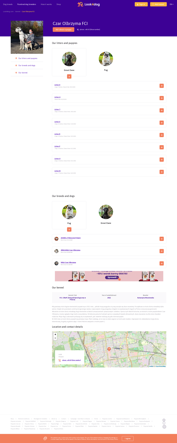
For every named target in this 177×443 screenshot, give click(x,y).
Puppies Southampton (123, 418)
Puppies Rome (66, 426)
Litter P (57, 146)
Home (96, 418)
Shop (59, 4)
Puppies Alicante (45, 428)
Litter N (57, 171)
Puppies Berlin (42, 424)
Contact (63, 418)
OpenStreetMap (161, 366)
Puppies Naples (92, 426)
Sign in (142, 4)
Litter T (57, 109)
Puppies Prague (87, 421)
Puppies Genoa (119, 426)
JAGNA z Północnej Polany (71, 238)
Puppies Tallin (67, 424)
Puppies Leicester (16, 421)
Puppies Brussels (15, 426)
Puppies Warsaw (101, 421)
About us (54, 418)
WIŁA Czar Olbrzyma (68, 262)
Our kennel (22, 73)
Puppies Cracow (15, 424)
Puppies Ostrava (29, 426)
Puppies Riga (55, 424)
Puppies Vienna (115, 421)
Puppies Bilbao (15, 428)
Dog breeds (8, 4)
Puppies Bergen (125, 424)
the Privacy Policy (112, 439)
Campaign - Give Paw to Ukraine (80, 418)
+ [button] (55, 334)
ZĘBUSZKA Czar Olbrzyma (70, 250)
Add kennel (159, 4)
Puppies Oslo (95, 424)
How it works (46, 4)
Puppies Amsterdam (140, 424)
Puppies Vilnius (29, 424)
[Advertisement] (109, 185)
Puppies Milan (79, 426)
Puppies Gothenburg (110, 424)
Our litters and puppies (27, 58)
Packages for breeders (40, 418)
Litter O (57, 159)
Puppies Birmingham (140, 418)
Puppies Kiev (42, 426)
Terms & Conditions (23, 418)
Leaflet (151, 366)
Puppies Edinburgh (45, 421)
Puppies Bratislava (129, 421)
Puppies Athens (58, 428)
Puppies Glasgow (61, 421)
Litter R (57, 134)
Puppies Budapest (144, 421)
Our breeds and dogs (26, 65)
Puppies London (107, 418)
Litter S (57, 122)
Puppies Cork (74, 421)
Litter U (57, 97)
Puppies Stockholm (81, 424)
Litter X (57, 85)
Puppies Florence (134, 426)
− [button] (55, 338)
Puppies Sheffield (31, 421)
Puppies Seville (148, 426)
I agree (128, 438)
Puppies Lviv (54, 426)
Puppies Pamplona (29, 428)
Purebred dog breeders (26, 4)
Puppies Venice (106, 426)
